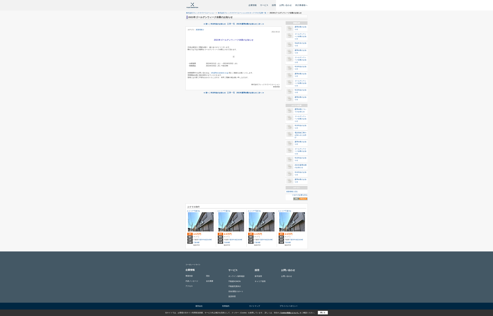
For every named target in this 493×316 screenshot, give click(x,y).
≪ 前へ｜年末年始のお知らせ (214, 24)
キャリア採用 (260, 281)
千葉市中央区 (202, 240)
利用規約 (225, 306)
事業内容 (189, 276)
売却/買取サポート (235, 291)
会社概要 (209, 281)
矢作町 (209, 240)
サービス (264, 5)
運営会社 (199, 306)
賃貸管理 (232, 296)
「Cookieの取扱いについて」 (289, 313)
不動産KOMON (234, 281)
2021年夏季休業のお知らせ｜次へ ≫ (250, 24)
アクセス (189, 286)
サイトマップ (254, 306)
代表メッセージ (192, 281)
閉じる (322, 313)
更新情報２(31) (291, 192)
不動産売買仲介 (234, 286)
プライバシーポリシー (289, 306)
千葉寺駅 (196, 242)
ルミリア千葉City (193, 211)
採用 (274, 5)
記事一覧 (231, 24)
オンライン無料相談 (236, 276)
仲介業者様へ (301, 5)
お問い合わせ (285, 5)
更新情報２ (200, 30)
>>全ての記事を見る (299, 195)
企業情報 (252, 5)
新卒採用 (258, 276)
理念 (208, 276)
